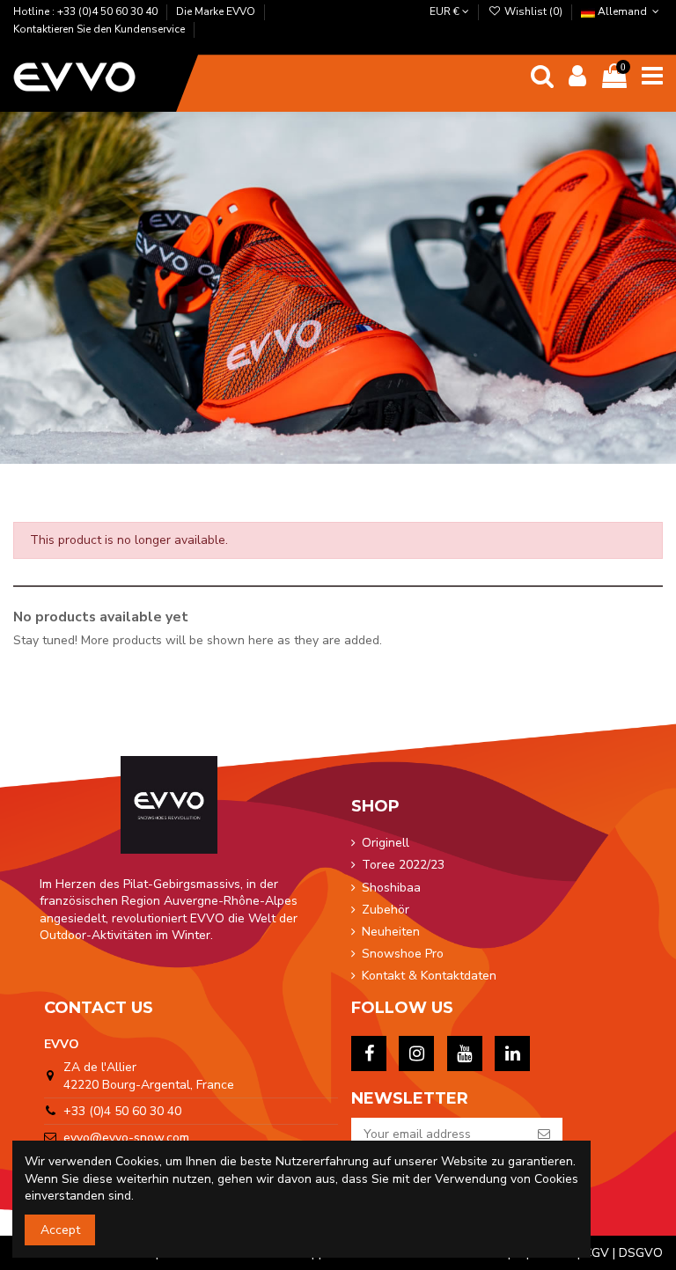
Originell (385, 842)
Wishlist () (533, 11)
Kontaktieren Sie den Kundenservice (100, 29)
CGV (596, 1252)
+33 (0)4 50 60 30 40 (122, 1111)
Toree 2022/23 (403, 864)
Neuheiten (391, 931)
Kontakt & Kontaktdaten (429, 975)
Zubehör (385, 909)
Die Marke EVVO (217, 11)
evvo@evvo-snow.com (126, 1137)
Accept (60, 1230)
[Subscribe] (543, 1134)
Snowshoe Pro (403, 953)
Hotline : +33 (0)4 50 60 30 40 (86, 11)
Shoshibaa (391, 887)
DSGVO (641, 1252)
